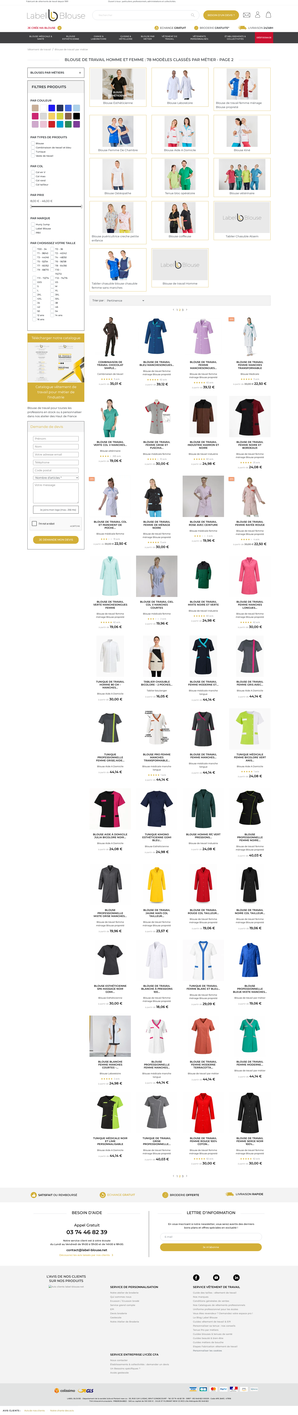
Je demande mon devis (56, 539)
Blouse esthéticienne (70, 37)
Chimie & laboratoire (98, 37)
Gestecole (115, 1317)
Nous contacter (119, 1360)
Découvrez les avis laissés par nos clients (87, 1255)
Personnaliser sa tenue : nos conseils (214, 1325)
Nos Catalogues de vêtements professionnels (219, 1305)
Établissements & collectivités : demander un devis (139, 1364)
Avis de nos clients (34, 1410)
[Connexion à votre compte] (258, 13)
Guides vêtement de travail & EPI (212, 1321)
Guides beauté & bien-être (208, 1338)
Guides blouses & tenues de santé (212, 1334)
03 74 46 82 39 (86, 1232)
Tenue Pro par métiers (205, 1329)
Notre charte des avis (62, 1410)
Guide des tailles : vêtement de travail (214, 1292)
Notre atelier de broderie (124, 1292)
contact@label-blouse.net (86, 1250)
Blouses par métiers (47, 72)
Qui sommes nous (120, 1296)
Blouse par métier (147, 37)
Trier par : (98, 300)
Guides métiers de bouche (208, 1342)
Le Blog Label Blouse (205, 1317)
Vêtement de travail (169, 37)
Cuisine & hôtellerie (125, 37)
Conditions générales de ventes (211, 1301)
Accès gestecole (119, 1372)
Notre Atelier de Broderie (124, 1321)
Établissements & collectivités (235, 37)
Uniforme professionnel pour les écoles (215, 1309)
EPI (112, 1309)
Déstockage (264, 37)
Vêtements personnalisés (199, 37)
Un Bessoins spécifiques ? (125, 1368)
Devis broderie (118, 1313)
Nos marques (200, 1296)
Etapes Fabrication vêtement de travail (215, 1346)
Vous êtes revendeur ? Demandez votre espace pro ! (223, 1313)
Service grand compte (122, 1305)
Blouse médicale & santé (40, 37)
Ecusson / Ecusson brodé (124, 1301)
